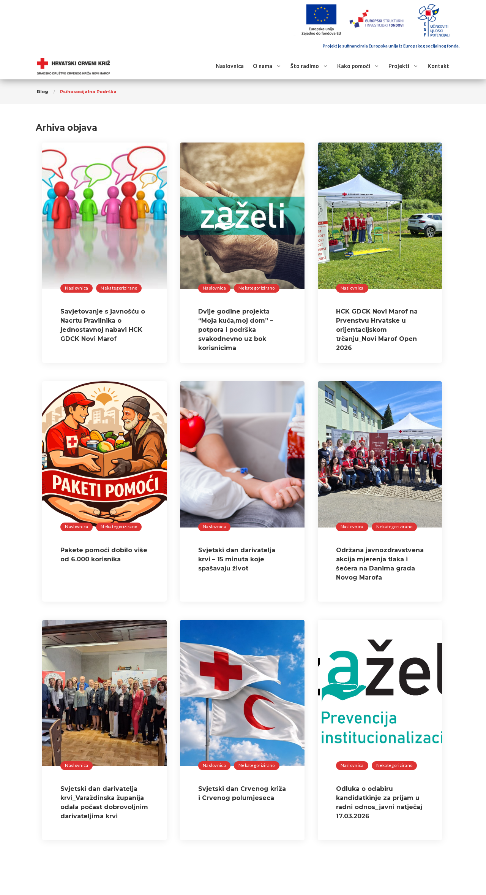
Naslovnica (230, 66)
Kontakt (438, 66)
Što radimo (304, 66)
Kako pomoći (353, 66)
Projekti (398, 66)
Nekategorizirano (119, 287)
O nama (262, 66)
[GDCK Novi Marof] (73, 66)
